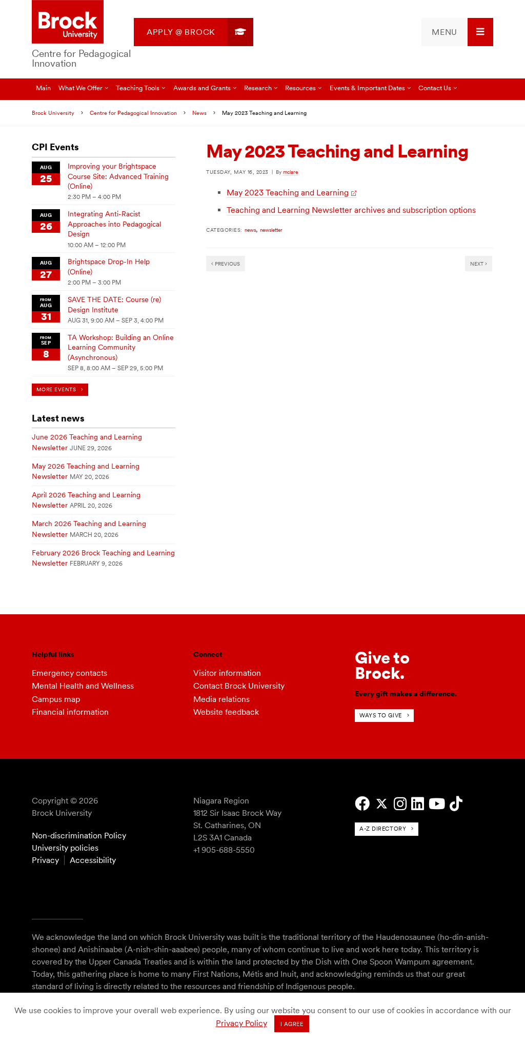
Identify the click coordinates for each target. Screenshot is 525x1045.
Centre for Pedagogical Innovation (81, 58)
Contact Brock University (239, 686)
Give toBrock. (382, 665)
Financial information (70, 712)
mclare (290, 172)
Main (43, 88)
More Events (56, 389)
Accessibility (93, 860)
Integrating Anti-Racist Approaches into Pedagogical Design (114, 223)
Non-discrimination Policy (79, 835)
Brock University (53, 112)
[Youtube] (437, 804)
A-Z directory (382, 828)
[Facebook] (362, 804)
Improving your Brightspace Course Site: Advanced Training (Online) (118, 176)
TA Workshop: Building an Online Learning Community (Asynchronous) (121, 347)
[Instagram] (400, 804)
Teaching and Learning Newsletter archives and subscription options (351, 210)
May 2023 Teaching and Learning (288, 192)
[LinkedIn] (417, 804)
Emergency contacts (69, 673)
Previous (226, 263)
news (250, 230)
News (199, 112)
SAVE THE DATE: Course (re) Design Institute (114, 304)
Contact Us (434, 88)
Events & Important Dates (367, 88)
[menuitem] (193, 32)
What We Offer (80, 88)
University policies (65, 848)
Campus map (56, 699)
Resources (300, 88)
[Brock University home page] (68, 22)
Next (477, 263)
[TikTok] (456, 804)
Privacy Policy (241, 1023)
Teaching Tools (137, 88)
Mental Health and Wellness (83, 686)
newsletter (271, 230)
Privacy (45, 860)
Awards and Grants (202, 88)
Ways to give (380, 715)
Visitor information (227, 673)
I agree (292, 1024)
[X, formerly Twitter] (381, 804)
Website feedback (226, 712)
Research (258, 88)
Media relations (221, 699)
